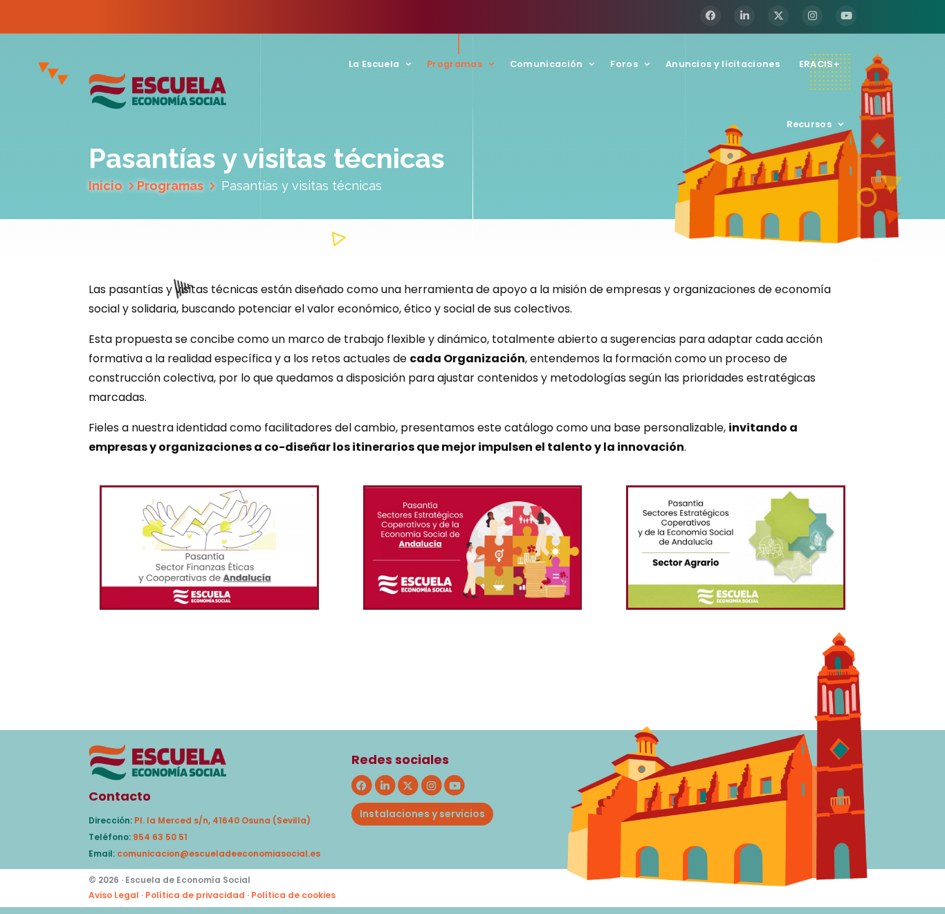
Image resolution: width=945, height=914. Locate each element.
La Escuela (374, 64)
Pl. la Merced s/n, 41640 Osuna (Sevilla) (222, 820)
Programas (454, 64)
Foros (624, 64)
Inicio (105, 185)
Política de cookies (293, 895)
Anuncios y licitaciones (723, 64)
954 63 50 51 (160, 837)
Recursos (809, 124)
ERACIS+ (819, 64)
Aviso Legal (114, 895)
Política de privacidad (195, 895)
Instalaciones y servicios (422, 814)
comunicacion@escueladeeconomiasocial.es (218, 853)
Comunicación (546, 64)
